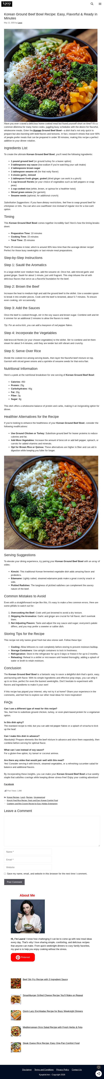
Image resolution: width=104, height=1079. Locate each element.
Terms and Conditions (44, 1069)
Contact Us (77, 1069)
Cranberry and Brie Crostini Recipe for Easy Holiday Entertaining (32, 804)
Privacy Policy (62, 1069)
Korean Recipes (13, 797)
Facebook (9, 784)
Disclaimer (27, 1069)
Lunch (22, 797)
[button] (92, 4)
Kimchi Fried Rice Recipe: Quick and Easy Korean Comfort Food (32, 800)
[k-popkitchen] (6, 4)
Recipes (29, 797)
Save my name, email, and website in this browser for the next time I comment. (47, 873)
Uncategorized (39, 797)
